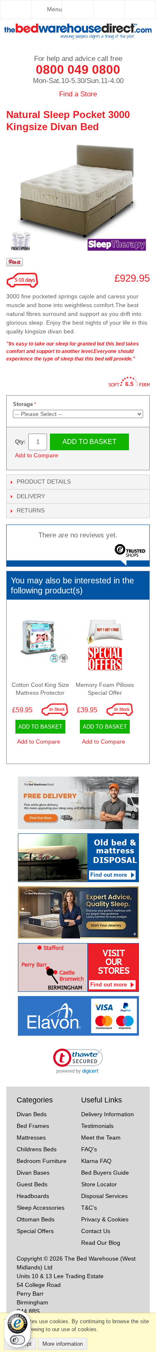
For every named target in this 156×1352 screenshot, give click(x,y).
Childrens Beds (37, 1149)
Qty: (20, 442)
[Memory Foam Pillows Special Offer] (105, 643)
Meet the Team (101, 1137)
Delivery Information (107, 1114)
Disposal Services (104, 1196)
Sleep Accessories (40, 1207)
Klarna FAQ (96, 1161)
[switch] (17, 1339)
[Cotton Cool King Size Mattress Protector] (40, 643)
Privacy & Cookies (105, 1219)
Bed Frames (33, 1125)
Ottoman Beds (35, 1219)
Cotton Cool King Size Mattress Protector (40, 688)
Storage (23, 404)
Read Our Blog (100, 1242)
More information (62, 1344)
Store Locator (99, 1184)
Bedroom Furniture (42, 1161)
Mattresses (31, 1137)
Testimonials (97, 1125)
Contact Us (95, 1231)
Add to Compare (36, 455)
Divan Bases (33, 1172)
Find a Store (78, 94)
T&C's (89, 1207)
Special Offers (35, 1231)
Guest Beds (32, 1184)
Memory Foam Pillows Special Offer (105, 688)
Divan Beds (32, 1114)
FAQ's (89, 1149)
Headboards (33, 1196)
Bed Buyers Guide (105, 1172)
